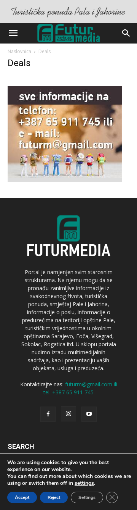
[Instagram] (68, 413)
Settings (87, 497)
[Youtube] (89, 414)
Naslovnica (19, 51)
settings (84, 483)
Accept (22, 497)
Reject (54, 497)
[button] (13, 33)
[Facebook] (48, 414)
